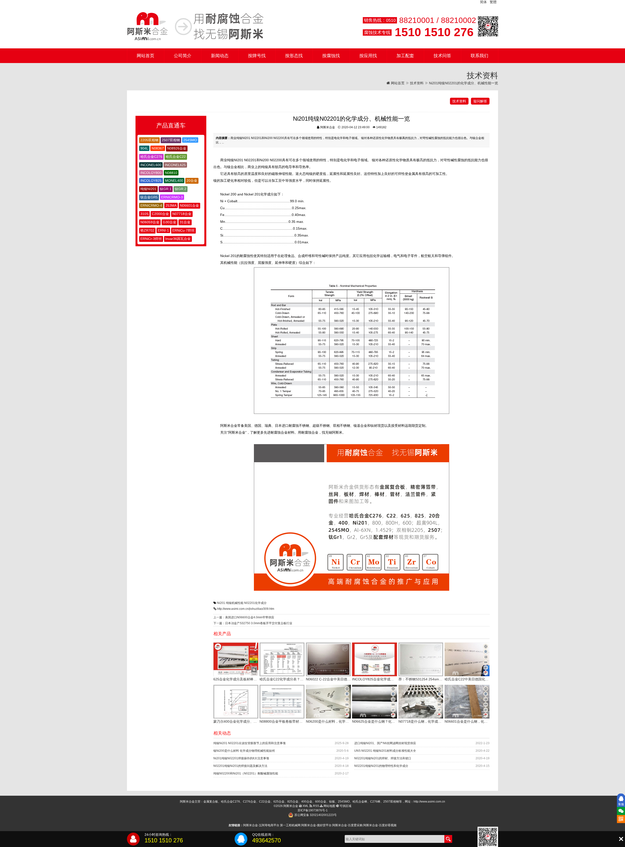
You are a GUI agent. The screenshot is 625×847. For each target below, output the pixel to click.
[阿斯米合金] (195, 26)
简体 (483, 2)
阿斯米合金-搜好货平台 (316, 825)
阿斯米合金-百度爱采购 (347, 825)
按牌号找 (257, 55)
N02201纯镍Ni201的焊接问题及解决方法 (240, 766)
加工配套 (405, 55)
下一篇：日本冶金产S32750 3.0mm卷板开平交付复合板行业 (252, 623)
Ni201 (221, 603)
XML (305, 806)
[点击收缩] (621, 839)
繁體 (493, 2)
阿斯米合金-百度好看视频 (379, 825)
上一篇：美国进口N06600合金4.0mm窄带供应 (243, 617)
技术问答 (442, 55)
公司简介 (182, 55)
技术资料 (417, 83)
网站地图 (329, 806)
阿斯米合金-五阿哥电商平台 (261, 825)
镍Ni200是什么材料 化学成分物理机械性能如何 (244, 750)
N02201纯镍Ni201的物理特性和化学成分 (381, 766)
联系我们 (479, 55)
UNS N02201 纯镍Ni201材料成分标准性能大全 (385, 750)
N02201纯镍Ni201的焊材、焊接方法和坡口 (382, 758)
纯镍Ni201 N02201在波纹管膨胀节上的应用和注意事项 (249, 743)
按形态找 (294, 55)
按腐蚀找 (331, 55)
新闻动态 (220, 55)
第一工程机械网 (290, 825)
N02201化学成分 (255, 603)
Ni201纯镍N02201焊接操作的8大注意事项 (241, 758)
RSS (315, 806)
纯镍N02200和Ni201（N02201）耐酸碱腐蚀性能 (245, 773)
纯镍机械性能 (234, 603)
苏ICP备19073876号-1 (313, 810)
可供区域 (345, 806)
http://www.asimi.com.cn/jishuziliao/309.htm (245, 609)
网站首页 (145, 55)
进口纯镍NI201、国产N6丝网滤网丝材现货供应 (385, 743)
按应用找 (368, 55)
